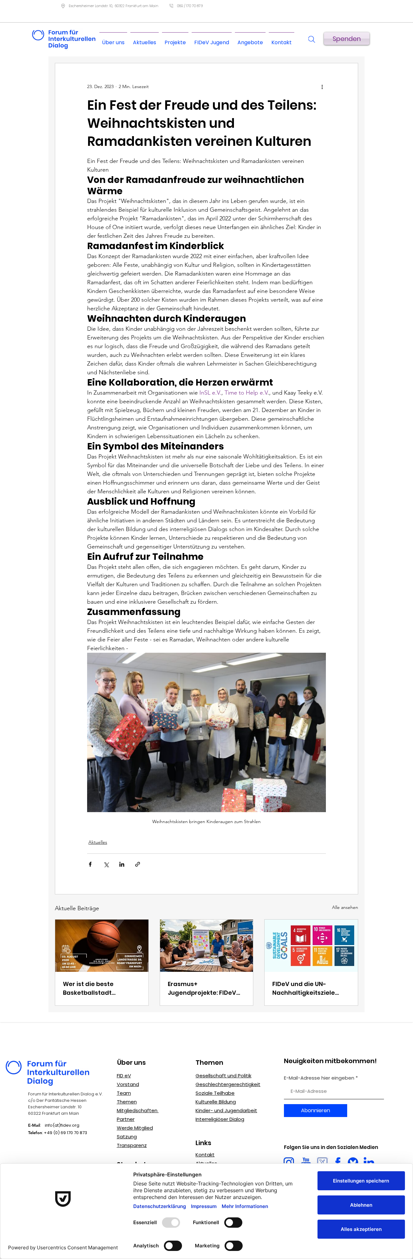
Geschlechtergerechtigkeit (228, 1084)
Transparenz (132, 1145)
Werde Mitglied (135, 1127)
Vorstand (128, 1084)
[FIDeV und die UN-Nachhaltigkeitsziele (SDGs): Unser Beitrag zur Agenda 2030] (311, 946)
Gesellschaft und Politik (223, 1075)
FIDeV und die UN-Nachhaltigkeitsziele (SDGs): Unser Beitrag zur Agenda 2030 (310, 988)
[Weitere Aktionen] (322, 86)
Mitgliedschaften (138, 1110)
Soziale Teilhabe (215, 1093)
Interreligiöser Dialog (220, 1119)
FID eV (124, 1075)
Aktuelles (97, 842)
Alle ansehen (345, 907)
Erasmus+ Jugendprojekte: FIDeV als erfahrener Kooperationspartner (202, 988)
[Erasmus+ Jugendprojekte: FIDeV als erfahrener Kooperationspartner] (206, 946)
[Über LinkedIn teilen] (122, 864)
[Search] (311, 39)
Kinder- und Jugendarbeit (226, 1110)
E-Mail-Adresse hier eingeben (319, 1077)
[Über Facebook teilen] (90, 864)
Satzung (127, 1136)
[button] (250, 39)
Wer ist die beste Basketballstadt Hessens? (88, 988)
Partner (126, 1119)
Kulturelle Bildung (216, 1101)
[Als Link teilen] (138, 864)
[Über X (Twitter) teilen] (106, 864)
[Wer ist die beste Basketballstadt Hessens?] (101, 946)
